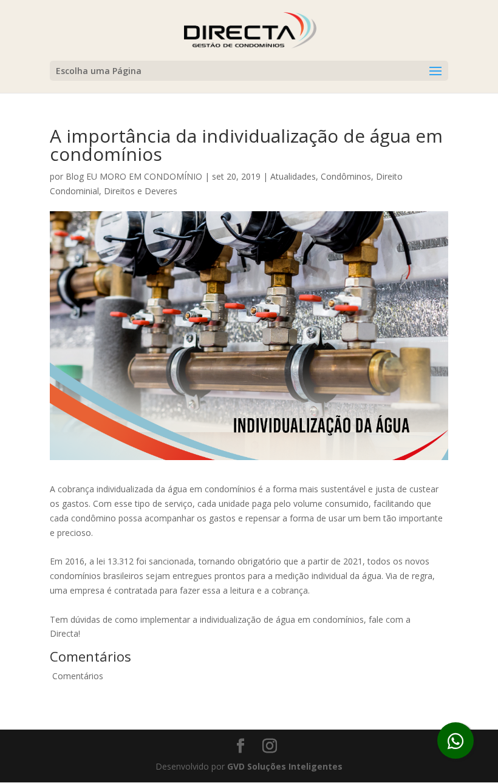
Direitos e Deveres (140, 191)
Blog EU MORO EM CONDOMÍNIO (134, 176)
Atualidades (293, 176)
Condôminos (346, 176)
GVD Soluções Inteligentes (285, 766)
